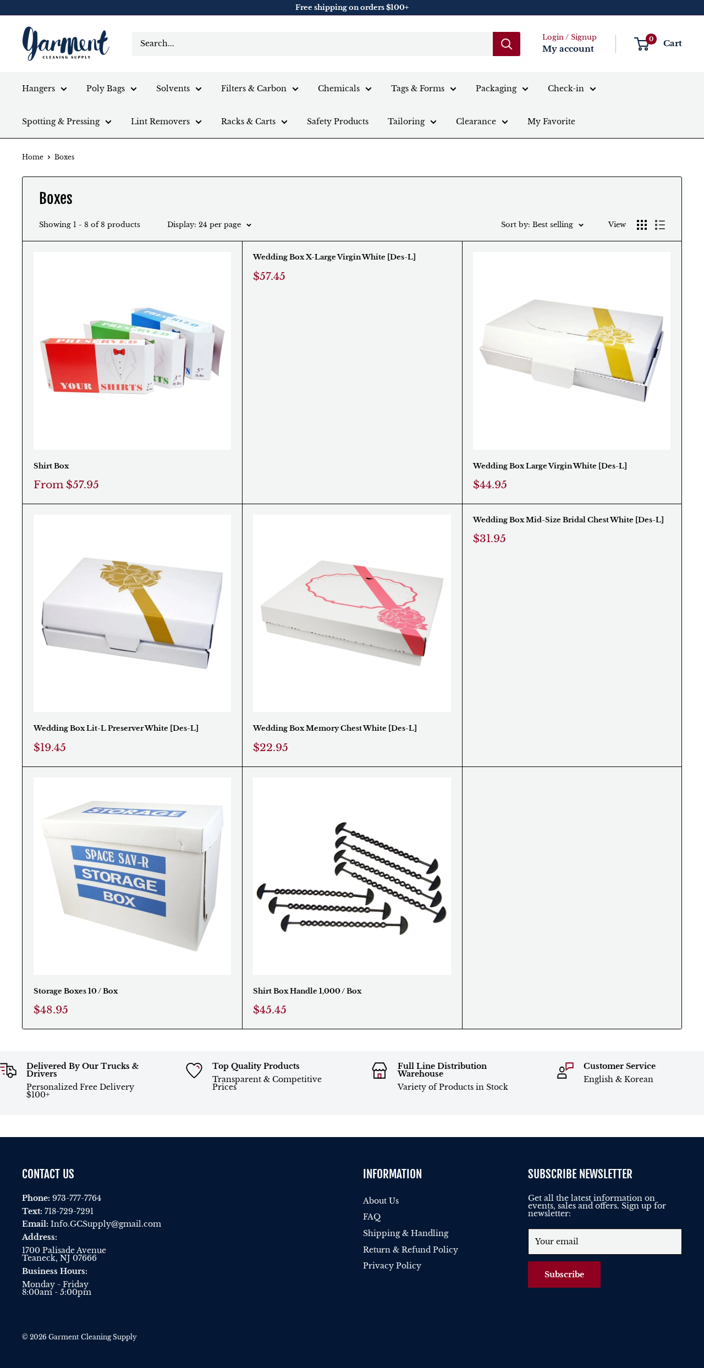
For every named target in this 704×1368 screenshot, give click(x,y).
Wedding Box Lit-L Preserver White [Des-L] (116, 728)
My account (568, 48)
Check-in (566, 88)
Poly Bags (105, 88)
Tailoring (406, 121)
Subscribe (564, 1274)
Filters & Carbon (254, 88)
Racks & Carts (248, 121)
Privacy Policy (392, 1266)
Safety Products (338, 121)
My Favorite (551, 121)
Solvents (173, 88)
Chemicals (339, 88)
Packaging (496, 88)
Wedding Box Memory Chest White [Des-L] (335, 728)
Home (32, 157)
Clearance (476, 121)
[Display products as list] (660, 225)
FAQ (372, 1217)
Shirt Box (51, 466)
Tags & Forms (417, 88)
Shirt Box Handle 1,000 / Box (307, 991)
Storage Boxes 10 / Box (76, 991)
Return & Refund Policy (410, 1250)
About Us (381, 1201)
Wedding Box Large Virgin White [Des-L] (550, 466)
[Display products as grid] (642, 225)
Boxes (64, 157)
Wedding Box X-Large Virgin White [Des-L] (334, 257)
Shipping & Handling (405, 1233)
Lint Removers (160, 121)
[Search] (506, 44)
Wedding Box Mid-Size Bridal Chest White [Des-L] (568, 520)
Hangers (38, 88)
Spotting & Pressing (61, 121)
